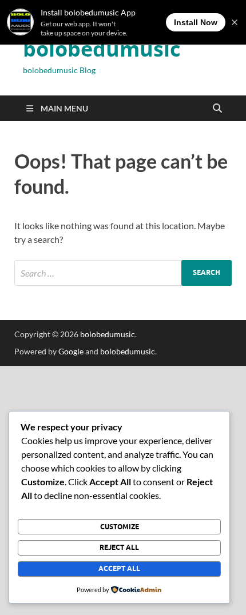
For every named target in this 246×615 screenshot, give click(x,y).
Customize (119, 526)
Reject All (119, 547)
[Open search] (217, 108)
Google (71, 351)
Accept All (119, 568)
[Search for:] (123, 273)
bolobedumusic (102, 49)
